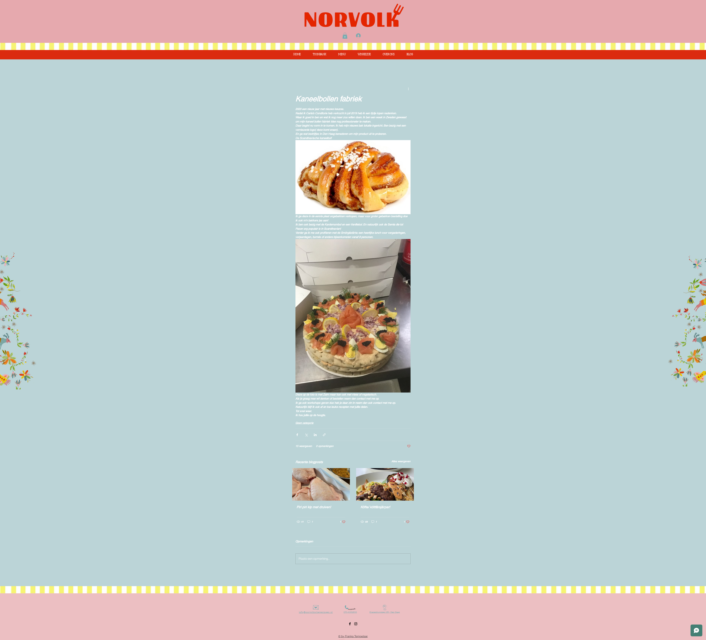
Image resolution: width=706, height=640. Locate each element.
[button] (344, 36)
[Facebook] (350, 624)
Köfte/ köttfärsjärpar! (375, 507)
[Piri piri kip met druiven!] (321, 484)
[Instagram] (356, 624)
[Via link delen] (324, 434)
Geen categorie (304, 422)
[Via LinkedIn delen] (315, 434)
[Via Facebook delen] (297, 434)
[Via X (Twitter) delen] (306, 434)
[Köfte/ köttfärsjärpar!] (385, 484)
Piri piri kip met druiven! (314, 507)
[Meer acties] (408, 88)
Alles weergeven (401, 461)
